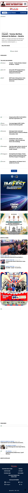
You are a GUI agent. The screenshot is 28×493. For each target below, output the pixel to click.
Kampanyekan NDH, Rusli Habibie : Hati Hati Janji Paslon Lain (18, 117)
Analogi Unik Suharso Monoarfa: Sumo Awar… (15, 262)
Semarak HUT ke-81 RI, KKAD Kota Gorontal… (12, 442)
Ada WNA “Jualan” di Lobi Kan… (14, 267)
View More (14, 171)
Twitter (21, 482)
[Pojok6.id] (14, 8)
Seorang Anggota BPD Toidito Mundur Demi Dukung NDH (17, 124)
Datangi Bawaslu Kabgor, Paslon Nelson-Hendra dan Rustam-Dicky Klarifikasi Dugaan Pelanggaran (17, 155)
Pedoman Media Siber (7, 468)
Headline (2, 255)
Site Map (21, 471)
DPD (6, 445)
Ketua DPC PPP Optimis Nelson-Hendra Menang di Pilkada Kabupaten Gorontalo (17, 71)
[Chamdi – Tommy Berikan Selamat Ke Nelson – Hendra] (14, 23)
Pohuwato (14, 445)
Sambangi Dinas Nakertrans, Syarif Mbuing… (15, 453)
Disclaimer (20, 473)
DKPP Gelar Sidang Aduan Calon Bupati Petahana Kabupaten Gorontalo (17, 79)
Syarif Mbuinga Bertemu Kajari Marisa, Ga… (15, 447)
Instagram (8, 484)
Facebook (8, 482)
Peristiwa (7, 255)
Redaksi (20, 468)
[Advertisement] (14, 100)
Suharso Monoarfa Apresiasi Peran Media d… (12, 257)
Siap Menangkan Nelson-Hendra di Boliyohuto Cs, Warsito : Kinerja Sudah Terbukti (18, 148)
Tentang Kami (7, 473)
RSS (21, 484)
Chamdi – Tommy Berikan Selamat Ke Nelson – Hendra (13, 35)
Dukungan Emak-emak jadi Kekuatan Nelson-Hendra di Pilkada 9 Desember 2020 (18, 132)
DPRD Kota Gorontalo (5, 441)
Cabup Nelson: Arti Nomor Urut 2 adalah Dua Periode (17, 162)
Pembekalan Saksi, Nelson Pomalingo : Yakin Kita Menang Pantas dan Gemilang (17, 140)
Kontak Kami (7, 471)
